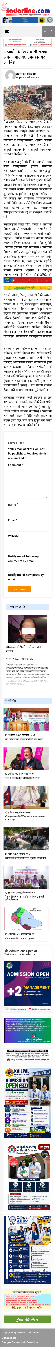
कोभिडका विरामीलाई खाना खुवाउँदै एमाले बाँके (25, 858)
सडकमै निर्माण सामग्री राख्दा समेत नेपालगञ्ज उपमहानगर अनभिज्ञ (25, 57)
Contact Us (9, 1338)
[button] (45, 31)
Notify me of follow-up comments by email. (23, 558)
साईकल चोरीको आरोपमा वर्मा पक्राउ (24, 649)
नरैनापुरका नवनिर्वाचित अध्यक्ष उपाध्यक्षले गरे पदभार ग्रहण (25, 818)
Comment (15, 465)
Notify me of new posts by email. (26, 577)
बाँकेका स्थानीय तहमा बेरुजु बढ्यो (20, 938)
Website (13, 536)
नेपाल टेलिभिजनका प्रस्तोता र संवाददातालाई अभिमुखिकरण (24, 898)
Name (13, 504)
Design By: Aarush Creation (20, 1342)
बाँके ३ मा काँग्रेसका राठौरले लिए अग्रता (22, 778)
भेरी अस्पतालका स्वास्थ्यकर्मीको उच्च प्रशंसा (24, 739)
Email (12, 520)
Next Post (14, 607)
